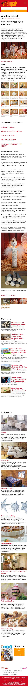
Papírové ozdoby (8, 140)
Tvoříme (10, 18)
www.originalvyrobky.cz (6, 61)
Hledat (14, 11)
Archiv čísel (19, 655)
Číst (19, 650)
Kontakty (5, 674)
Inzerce (15, 672)
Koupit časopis (19, 653)
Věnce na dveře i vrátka (11, 131)
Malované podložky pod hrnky (11, 145)
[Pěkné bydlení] (4, 668)
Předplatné (17, 670)
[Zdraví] (23, 668)
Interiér (6, 18)
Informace (14, 674)
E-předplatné (6, 672)
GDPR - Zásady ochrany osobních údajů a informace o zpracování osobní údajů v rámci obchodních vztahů (14, 684)
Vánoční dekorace (16, 18)
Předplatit (19, 648)
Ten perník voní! (8, 136)
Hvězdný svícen (7, 127)
